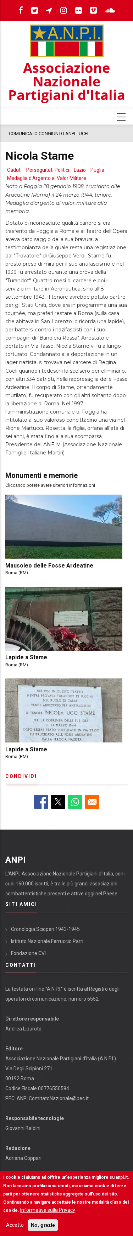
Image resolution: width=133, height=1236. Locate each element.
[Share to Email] (92, 802)
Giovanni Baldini (22, 1128)
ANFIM (52, 444)
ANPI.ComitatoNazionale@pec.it (53, 1098)
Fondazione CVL (29, 953)
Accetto (15, 1225)
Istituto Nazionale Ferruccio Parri (47, 941)
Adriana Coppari (23, 1158)
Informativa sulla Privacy (47, 1210)
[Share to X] (58, 802)
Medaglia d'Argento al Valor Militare (46, 178)
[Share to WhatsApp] (75, 802)
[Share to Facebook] (41, 802)
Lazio (80, 170)
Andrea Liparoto (23, 1029)
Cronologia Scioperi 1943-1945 (45, 929)
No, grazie (43, 1225)
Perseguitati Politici (47, 170)
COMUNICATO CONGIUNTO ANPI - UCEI (48, 133)
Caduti (14, 170)
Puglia (97, 170)
